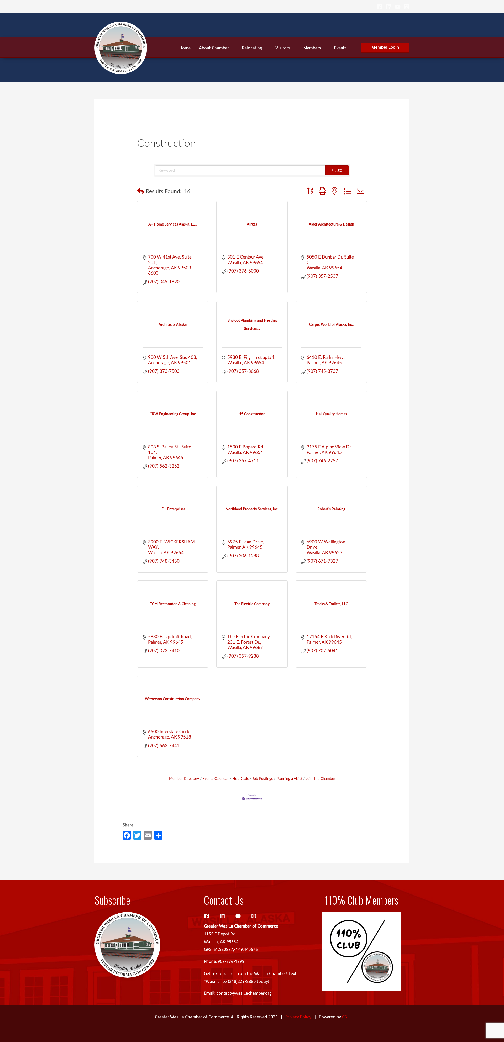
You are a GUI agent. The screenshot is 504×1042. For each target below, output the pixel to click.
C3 (344, 1016)
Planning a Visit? (289, 779)
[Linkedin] (389, 7)
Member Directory (184, 779)
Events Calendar (216, 779)
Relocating (252, 47)
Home (185, 47)
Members (312, 47)
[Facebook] (380, 7)
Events (340, 47)
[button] (385, 48)
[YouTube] (398, 7)
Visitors (282, 47)
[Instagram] (407, 7)
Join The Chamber (320, 779)
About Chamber (214, 47)
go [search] (339, 170)
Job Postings (262, 779)
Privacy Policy (298, 1016)
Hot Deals (240, 779)
